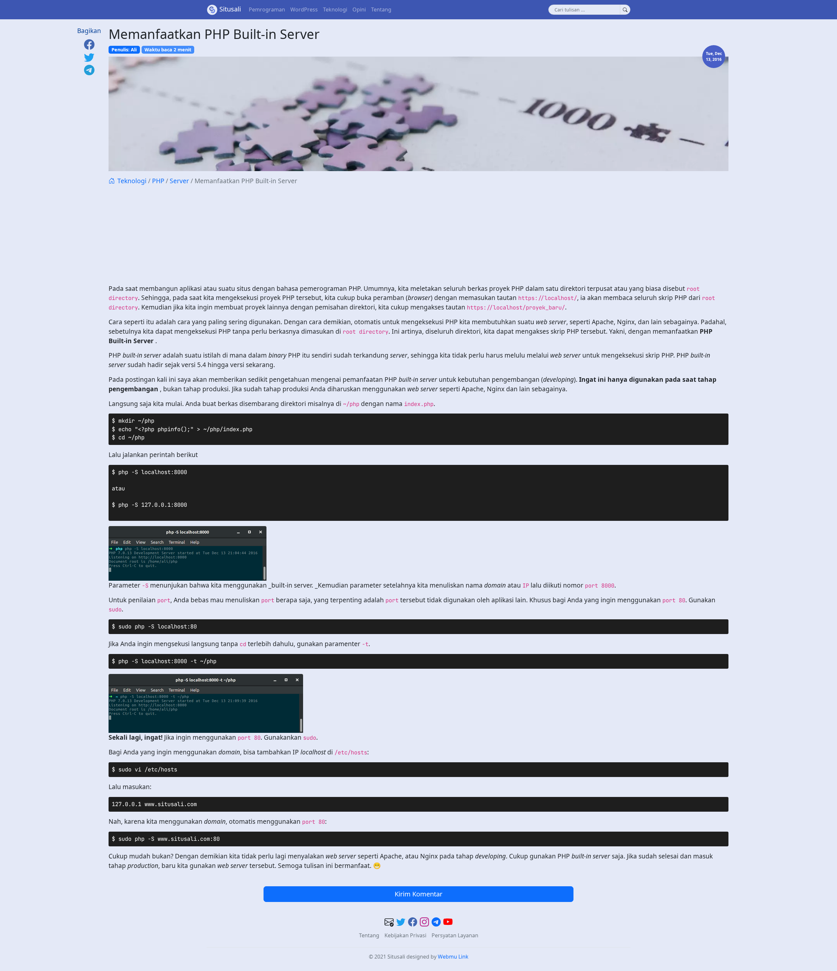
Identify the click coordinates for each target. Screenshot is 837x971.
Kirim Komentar (418, 894)
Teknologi (335, 9)
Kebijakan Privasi (405, 935)
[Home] (112, 180)
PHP (158, 180)
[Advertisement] (418, 235)
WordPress (304, 9)
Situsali (230, 9)
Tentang (381, 9)
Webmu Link (453, 956)
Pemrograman (267, 9)
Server (179, 180)
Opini (359, 9)
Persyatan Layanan (455, 935)
